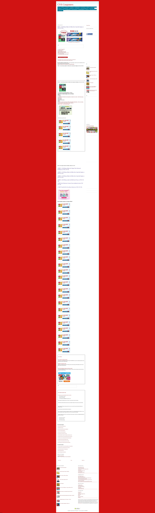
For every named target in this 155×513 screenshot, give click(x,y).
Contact (79, 495)
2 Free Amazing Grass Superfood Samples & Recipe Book (64, 442)
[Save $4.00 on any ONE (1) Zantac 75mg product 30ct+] (64, 242)
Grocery (66, 456)
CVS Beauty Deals (60, 10)
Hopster (70, 64)
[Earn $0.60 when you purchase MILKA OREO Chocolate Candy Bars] (64, 137)
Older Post (83, 460)
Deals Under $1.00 (71, 8)
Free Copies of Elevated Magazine (61, 430)
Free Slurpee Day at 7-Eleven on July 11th (62, 433)
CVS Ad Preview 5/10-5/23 (93, 67)
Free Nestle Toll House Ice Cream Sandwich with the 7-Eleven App (65, 436)
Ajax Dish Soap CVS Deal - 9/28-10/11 (64, 471)
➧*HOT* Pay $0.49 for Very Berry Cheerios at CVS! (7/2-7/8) (70, 187)
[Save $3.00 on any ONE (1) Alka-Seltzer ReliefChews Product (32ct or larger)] (64, 228)
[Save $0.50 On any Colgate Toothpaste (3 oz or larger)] (64, 261)
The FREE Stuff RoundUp (60, 427)
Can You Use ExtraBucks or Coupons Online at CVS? (93, 86)
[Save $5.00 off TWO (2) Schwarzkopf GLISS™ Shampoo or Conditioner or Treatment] (64, 255)
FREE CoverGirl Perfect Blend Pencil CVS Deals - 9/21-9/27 (67, 495)
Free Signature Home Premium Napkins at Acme (63, 439)
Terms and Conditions (80, 496)
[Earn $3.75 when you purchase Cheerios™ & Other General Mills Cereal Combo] (64, 332)
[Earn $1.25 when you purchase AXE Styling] (64, 326)
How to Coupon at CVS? (81, 467)
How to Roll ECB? (92, 8)
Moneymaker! (69, 456)
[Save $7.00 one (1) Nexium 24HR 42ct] (64, 235)
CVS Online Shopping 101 (81, 9)
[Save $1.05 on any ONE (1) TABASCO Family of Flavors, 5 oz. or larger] (64, 208)
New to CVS (87, 9)
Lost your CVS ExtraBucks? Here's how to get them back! (85, 479)
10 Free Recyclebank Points (61, 450)
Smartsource (66, 64)
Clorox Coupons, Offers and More (64, 475)
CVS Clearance (91, 82)
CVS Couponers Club (67, 9)
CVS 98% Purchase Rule (61, 9)
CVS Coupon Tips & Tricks (81, 472)
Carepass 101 (59, 8)
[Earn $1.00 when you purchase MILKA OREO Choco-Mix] (64, 150)
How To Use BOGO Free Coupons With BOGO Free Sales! (85, 481)
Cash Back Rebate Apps (81, 488)
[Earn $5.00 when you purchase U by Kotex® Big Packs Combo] (64, 339)
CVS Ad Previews (60, 50)
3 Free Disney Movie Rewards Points (62, 426)
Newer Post (59, 460)
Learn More (93, 502)
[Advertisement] (77, 18)
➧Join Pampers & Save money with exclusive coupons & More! (65, 60)
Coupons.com (62, 64)
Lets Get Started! (80, 471)
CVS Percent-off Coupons (81, 480)
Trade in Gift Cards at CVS (93, 9)
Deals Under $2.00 (77, 8)
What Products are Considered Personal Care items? (93, 90)
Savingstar (73, 64)
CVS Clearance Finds (65, 8)
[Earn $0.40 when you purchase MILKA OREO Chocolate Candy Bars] (64, 124)
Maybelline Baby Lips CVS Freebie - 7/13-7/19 (65, 499)
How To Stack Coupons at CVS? (84, 8)
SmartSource (79, 487)
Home (71, 460)
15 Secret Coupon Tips (74, 9)
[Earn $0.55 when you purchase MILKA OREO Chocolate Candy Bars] (64, 144)
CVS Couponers (65, 4)
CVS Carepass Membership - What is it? (65, 503)
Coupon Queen (88, 25)
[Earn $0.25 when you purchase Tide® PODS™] (64, 319)
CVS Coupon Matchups (62, 456)
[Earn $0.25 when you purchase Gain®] (64, 299)
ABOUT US (79, 494)
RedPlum (59, 64)
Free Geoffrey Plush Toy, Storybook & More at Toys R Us (64, 447)
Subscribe (79, 497)
